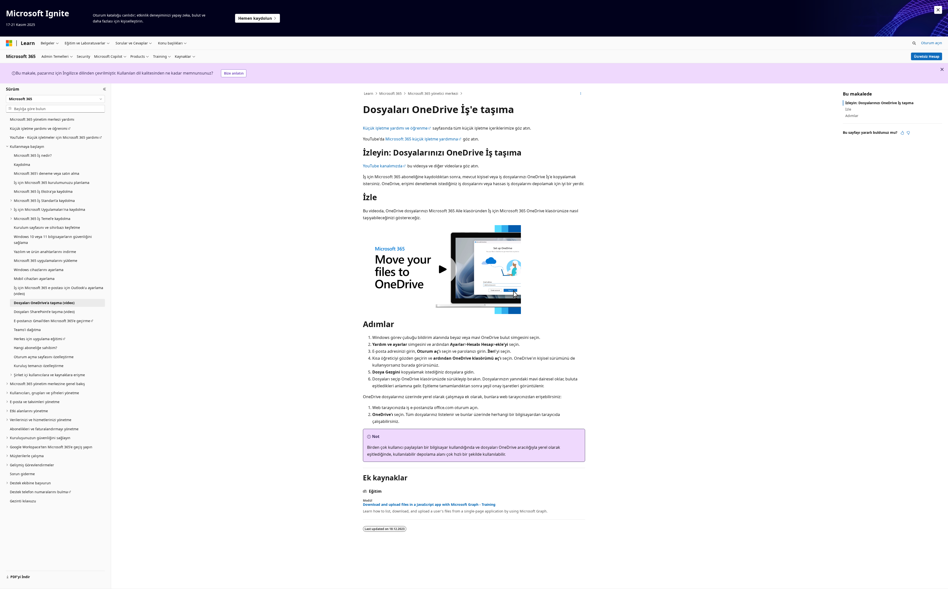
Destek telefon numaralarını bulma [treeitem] (39, 492)
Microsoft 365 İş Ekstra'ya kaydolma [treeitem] (43, 191)
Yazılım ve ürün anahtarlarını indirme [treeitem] (45, 251)
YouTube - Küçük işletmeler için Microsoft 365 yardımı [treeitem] (54, 137)
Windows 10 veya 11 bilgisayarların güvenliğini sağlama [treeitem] (53, 239)
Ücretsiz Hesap (926, 56)
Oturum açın (931, 42)
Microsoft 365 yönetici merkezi (433, 93)
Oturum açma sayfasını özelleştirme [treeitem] (44, 356)
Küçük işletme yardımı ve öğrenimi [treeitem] (38, 128)
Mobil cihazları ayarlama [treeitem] (34, 278)
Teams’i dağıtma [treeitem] (27, 329)
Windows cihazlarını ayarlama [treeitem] (38, 269)
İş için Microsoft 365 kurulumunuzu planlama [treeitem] (51, 182)
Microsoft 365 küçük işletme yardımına (421, 139)
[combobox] (55, 99)
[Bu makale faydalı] (902, 133)
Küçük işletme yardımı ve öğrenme (395, 128)
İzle (848, 109)
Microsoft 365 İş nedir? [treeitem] (33, 155)
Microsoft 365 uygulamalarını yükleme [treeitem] (45, 260)
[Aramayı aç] (914, 43)
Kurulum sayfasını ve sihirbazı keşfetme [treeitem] (47, 227)
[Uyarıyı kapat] (938, 10)
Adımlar (851, 115)
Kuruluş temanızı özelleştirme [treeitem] (38, 365)
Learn (368, 93)
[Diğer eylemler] (580, 94)
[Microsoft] (9, 43)
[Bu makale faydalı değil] (908, 133)
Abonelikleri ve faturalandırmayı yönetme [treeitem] (44, 429)
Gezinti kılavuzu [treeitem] (23, 501)
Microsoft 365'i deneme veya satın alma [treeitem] (46, 173)
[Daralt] (104, 89)
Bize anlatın (234, 73)
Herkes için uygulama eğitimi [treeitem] (38, 338)
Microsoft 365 (390, 93)
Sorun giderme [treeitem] (22, 473)
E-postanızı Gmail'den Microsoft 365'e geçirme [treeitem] (52, 320)
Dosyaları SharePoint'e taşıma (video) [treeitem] (44, 311)
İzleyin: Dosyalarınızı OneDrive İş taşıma (879, 102)
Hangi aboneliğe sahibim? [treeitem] (35, 347)
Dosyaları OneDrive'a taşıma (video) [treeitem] (44, 302)
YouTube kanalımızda (382, 166)
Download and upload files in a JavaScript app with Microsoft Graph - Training (429, 504)
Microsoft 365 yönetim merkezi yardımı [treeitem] (42, 119)
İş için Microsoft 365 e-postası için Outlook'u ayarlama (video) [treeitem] (58, 290)
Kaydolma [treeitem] (22, 164)
